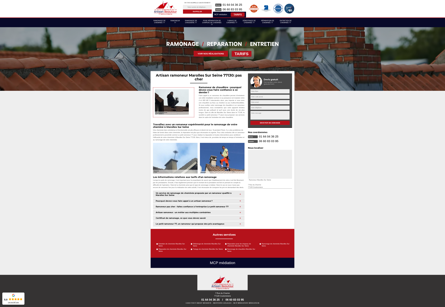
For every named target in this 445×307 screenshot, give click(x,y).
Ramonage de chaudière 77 (191, 21)
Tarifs (238, 14)
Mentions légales (222, 303)
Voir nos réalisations (211, 54)
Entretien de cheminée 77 (286, 21)
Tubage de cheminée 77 (231, 21)
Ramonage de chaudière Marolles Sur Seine (241, 250)
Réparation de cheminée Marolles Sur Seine (172, 250)
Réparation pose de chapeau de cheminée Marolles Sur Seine (239, 245)
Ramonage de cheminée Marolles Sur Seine (275, 245)
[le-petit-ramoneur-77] (165, 7)
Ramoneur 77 (175, 21)
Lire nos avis (13, 302)
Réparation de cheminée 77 (267, 21)
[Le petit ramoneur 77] (222, 283)
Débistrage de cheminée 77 (249, 21)
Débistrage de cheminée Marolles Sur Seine (207, 245)
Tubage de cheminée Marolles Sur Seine (208, 249)
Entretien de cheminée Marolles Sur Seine (172, 245)
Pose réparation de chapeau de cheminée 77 (211, 22)
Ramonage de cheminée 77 (159, 21)
